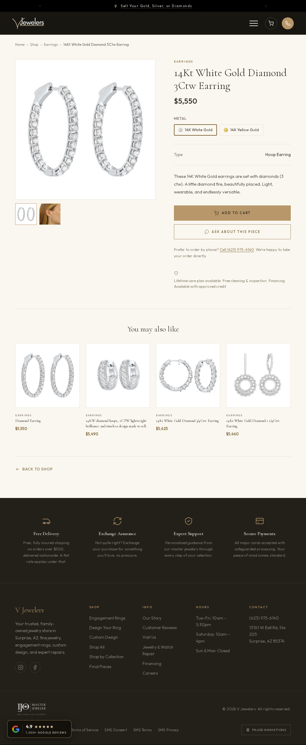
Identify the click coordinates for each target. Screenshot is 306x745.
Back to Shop (37, 469)
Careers (163, 673)
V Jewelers (29, 610)
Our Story (152, 618)
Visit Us (149, 637)
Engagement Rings (107, 618)
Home (20, 44)
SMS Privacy (168, 730)
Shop (34, 44)
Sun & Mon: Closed (213, 650)
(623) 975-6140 (264, 618)
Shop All (97, 647)
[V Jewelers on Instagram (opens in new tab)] (20, 667)
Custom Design (103, 637)
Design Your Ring (105, 627)
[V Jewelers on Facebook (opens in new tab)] (35, 667)
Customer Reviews (160, 627)
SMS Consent (116, 730)
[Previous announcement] (40, 6)
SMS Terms (142, 730)
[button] (85, 129)
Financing (152, 663)
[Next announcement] (266, 6)
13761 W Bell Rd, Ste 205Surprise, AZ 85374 (269, 634)
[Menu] (253, 23)
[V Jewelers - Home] (28, 23)
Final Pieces (100, 666)
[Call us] (288, 23)
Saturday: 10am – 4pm (213, 637)
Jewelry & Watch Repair (158, 650)
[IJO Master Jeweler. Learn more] (31, 709)
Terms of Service (84, 730)
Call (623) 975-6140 (237, 249)
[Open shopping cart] (271, 23)
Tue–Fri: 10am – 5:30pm (211, 621)
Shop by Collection (106, 656)
